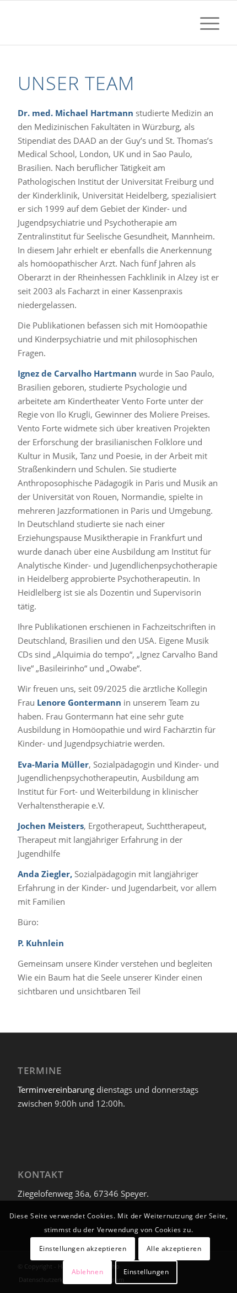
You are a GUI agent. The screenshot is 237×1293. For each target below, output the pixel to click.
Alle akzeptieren (174, 1248)
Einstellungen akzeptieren (83, 1248)
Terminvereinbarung (56, 1089)
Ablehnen (88, 1271)
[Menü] (204, 23)
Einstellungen (146, 1271)
